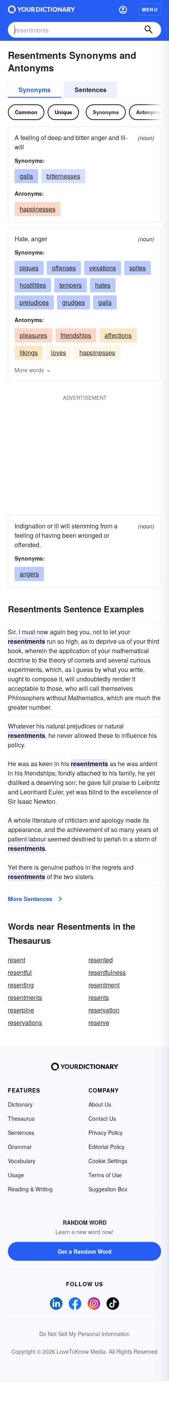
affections (118, 335)
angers (29, 573)
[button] (123, 9)
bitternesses (63, 175)
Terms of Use (105, 1175)
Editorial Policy (106, 1147)
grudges (73, 302)
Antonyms (148, 112)
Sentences (91, 89)
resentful (20, 972)
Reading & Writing (30, 1189)
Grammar (20, 1147)
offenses (64, 267)
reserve (98, 1022)
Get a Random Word (85, 1251)
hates (102, 285)
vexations (102, 267)
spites (137, 267)
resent (16, 959)
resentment (103, 984)
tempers (70, 285)
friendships (76, 335)
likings (29, 352)
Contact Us (102, 1118)
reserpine (21, 1009)
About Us (99, 1104)
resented (100, 959)
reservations (25, 1022)
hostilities (33, 285)
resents (98, 997)
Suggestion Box (107, 1189)
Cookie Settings (107, 1161)
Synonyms (34, 89)
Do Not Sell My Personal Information (84, 1334)
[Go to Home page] (41, 9)
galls (26, 175)
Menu (150, 9)
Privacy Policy (105, 1132)
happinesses (37, 208)
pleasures (33, 335)
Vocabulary (21, 1161)
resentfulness (107, 972)
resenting (21, 984)
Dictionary (20, 1104)
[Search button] (148, 30)
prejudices (34, 302)
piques (29, 267)
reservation (103, 1009)
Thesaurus (21, 1118)
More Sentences (30, 898)
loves (58, 352)
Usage (16, 1175)
